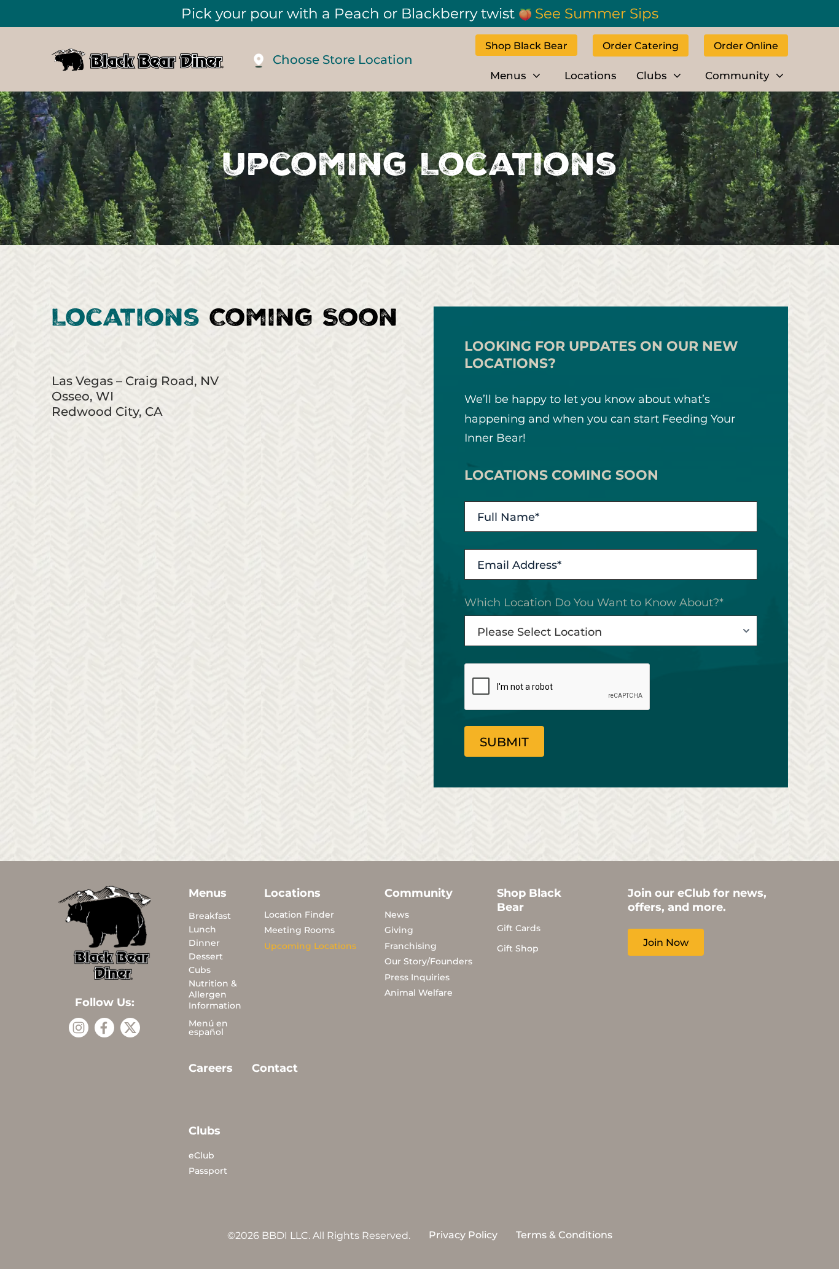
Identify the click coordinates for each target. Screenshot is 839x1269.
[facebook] (104, 1027)
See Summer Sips (596, 13)
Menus (508, 75)
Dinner (204, 942)
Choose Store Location (343, 59)
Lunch (202, 929)
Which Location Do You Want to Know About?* (594, 602)
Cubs (200, 969)
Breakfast (210, 915)
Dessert (206, 956)
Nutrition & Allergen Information (215, 994)
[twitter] (130, 1027)
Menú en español (208, 1027)
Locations (590, 75)
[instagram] (78, 1027)
